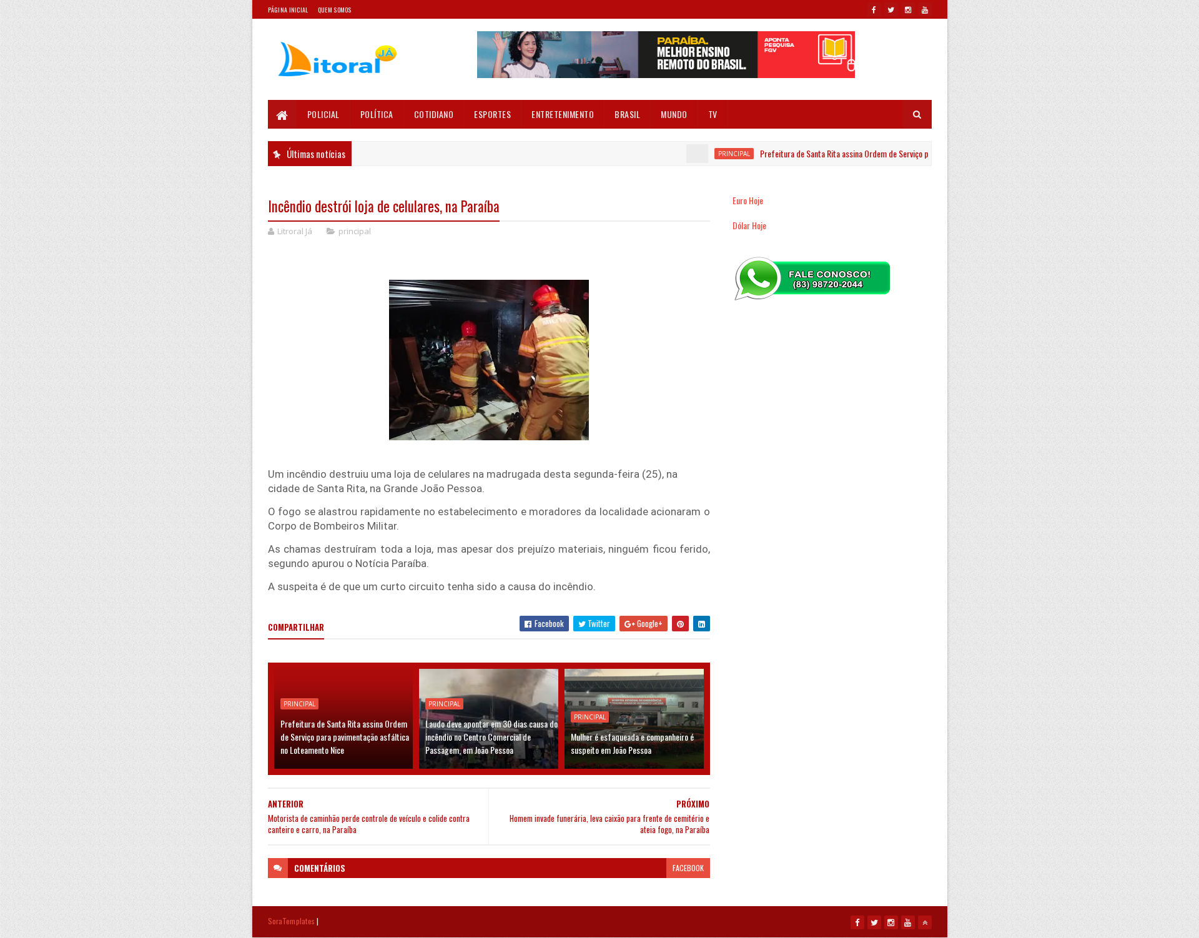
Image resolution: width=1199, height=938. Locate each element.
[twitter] (891, 9)
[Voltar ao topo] (925, 922)
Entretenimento (562, 114)
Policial (323, 114)
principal (712, 153)
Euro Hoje (748, 200)
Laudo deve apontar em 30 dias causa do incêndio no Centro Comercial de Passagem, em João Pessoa (491, 736)
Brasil (627, 114)
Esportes (492, 114)
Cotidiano (434, 114)
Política (376, 114)
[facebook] (874, 9)
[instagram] (908, 9)
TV (713, 114)
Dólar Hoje (749, 225)
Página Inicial (288, 9)
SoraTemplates (291, 921)
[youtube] (925, 9)
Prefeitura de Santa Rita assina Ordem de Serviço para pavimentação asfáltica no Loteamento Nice (899, 153)
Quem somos (335, 9)
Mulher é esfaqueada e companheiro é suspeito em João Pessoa (632, 743)
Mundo (674, 114)
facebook (688, 867)
